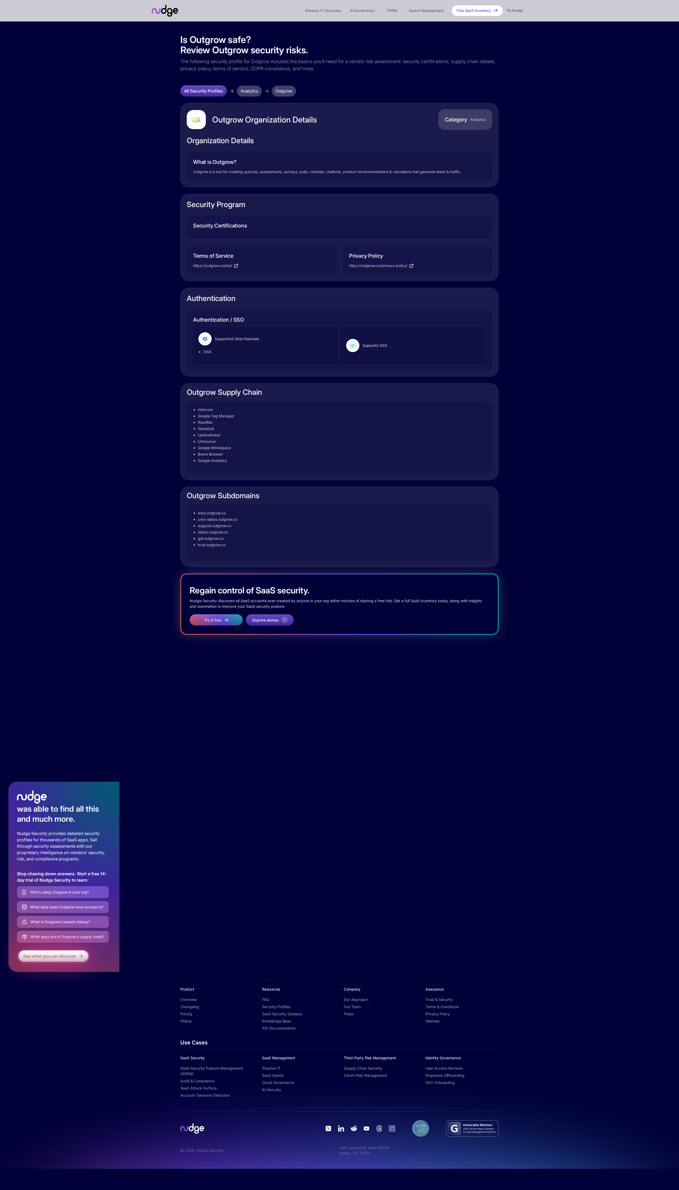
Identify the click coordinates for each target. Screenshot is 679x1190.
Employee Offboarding (444, 1075)
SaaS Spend (273, 1075)
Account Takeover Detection (205, 1095)
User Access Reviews (444, 1068)
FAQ (265, 999)
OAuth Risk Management (365, 1075)
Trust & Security (439, 999)
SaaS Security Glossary (282, 1014)
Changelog (189, 1006)
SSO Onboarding (440, 1082)
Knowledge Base (276, 1021)
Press (348, 1014)
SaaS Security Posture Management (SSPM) (211, 1071)
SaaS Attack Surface (198, 1088)
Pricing (186, 1014)
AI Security (271, 1089)
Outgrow (284, 91)
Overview (188, 999)
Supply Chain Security (363, 1068)
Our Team (352, 1006)
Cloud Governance (278, 1082)
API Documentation (278, 1028)
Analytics (249, 91)
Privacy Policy (437, 1014)
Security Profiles (276, 1006)
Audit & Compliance (197, 1081)
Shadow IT (271, 1068)
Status (185, 1021)
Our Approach (356, 999)
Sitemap (432, 1021)
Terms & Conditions (442, 1006)
